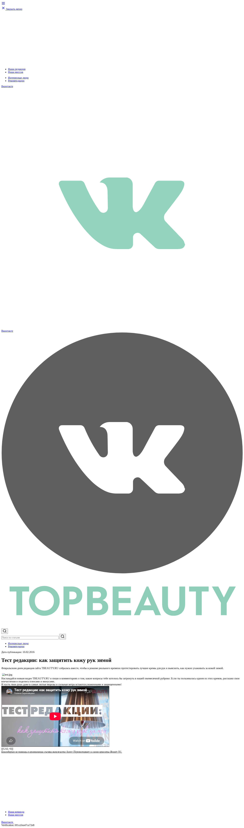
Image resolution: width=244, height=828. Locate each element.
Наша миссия (15, 72)
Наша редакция (16, 69)
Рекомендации (16, 80)
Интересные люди (18, 77)
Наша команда (16, 811)
